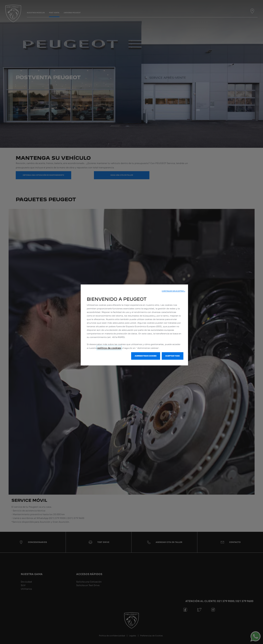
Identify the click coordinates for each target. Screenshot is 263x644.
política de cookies (109, 347)
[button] (173, 291)
